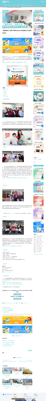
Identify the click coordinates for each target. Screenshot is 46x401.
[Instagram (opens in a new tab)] (43, 1)
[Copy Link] (28, 54)
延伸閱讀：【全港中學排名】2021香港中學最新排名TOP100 (12, 282)
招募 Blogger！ (15, 396)
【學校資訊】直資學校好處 (17, 372)
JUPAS (40, 238)
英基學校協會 (15, 121)
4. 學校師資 (5, 92)
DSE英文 (38, 238)
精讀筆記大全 (40, 248)
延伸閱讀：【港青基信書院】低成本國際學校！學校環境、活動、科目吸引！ (14, 177)
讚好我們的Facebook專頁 (39, 254)
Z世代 (3, 307)
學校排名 (35, 243)
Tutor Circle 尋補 (12, 213)
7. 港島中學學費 (5, 96)
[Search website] (33, 5)
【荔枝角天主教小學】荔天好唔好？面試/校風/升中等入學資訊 (7, 386)
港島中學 (11, 56)
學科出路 (41, 243)
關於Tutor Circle (15, 395)
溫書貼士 (35, 248)
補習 (38, 249)
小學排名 (40, 244)
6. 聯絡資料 (5, 95)
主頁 (2, 7)
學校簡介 (5, 7)
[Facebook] (31, 54)
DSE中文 (35, 238)
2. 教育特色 (5, 90)
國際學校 (7, 56)
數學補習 (11, 310)
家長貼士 (35, 244)
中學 (17, 357)
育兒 (36, 249)
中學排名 (40, 239)
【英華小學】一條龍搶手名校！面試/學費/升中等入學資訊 (7, 375)
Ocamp (9, 307)
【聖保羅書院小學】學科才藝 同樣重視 (27, 387)
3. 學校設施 (5, 91)
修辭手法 (6, 307)
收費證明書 (5, 281)
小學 (37, 244)
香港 (12, 121)
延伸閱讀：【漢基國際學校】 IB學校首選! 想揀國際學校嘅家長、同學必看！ (14, 62)
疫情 (37, 248)
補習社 (41, 249)
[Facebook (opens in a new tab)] (42, 1)
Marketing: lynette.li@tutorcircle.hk (28, 396)
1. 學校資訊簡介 (5, 89)
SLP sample (4, 310)
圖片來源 (3, 101)
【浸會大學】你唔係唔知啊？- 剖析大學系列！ (27, 376)
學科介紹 (38, 243)
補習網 (8, 310)
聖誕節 (34, 249)
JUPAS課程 (35, 239)
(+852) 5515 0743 (26, 395)
